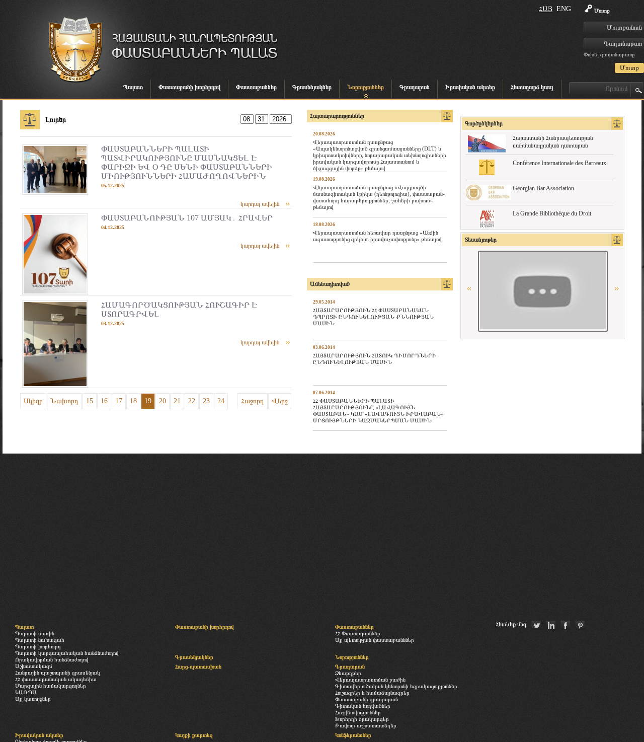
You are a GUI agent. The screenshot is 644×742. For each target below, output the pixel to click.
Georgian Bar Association (543, 188)
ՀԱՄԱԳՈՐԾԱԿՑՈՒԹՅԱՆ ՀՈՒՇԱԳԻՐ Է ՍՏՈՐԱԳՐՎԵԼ (179, 309)
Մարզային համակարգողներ (50, 686)
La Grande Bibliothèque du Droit (552, 213)
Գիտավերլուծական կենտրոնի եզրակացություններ (396, 686)
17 (118, 401)
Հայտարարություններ (337, 115)
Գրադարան (414, 87)
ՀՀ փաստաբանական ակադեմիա (56, 679)
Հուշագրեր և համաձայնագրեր (372, 693)
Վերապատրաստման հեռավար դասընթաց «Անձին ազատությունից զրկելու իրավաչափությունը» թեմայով (377, 236)
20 (162, 401)
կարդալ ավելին (260, 203)
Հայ (545, 9)
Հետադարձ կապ (532, 87)
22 (191, 401)
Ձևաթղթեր (348, 673)
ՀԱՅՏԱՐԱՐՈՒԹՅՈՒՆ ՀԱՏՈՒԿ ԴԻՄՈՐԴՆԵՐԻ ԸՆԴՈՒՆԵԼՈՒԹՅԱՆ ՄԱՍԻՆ (374, 358)
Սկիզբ (33, 401)
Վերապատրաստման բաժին (370, 680)
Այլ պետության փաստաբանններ (374, 640)
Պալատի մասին (34, 633)
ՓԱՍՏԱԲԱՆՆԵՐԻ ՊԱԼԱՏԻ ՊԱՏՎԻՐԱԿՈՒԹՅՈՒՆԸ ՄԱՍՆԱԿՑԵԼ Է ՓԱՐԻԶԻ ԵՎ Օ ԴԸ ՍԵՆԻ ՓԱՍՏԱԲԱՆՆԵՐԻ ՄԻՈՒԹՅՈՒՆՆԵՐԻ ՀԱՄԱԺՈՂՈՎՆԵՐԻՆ (186, 162)
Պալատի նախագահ (39, 640)
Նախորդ (64, 401)
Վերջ (280, 401)
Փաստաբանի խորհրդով (189, 87)
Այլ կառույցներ (33, 699)
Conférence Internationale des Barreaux (559, 163)
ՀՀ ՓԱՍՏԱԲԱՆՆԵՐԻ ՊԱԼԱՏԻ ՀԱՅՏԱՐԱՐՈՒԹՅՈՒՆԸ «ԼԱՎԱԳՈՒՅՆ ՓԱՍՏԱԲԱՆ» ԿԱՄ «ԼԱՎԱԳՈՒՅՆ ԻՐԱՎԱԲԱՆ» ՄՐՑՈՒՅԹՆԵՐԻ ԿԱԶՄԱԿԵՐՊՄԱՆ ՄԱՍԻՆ (378, 410)
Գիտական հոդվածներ (362, 706)
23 (206, 401)
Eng (563, 9)
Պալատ (133, 87)
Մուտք (602, 11)
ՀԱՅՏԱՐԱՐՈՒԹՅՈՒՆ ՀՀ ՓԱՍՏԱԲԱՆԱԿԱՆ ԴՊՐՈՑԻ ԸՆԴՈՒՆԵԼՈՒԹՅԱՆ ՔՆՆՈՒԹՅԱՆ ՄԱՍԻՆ (373, 316)
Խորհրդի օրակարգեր (362, 719)
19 (147, 401)
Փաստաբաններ (256, 87)
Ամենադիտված (330, 283)
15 (89, 401)
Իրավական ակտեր (470, 87)
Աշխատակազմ (33, 666)
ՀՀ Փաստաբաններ (357, 633)
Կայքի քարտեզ (194, 735)
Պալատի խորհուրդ (38, 646)
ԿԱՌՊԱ (26, 692)
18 (133, 401)
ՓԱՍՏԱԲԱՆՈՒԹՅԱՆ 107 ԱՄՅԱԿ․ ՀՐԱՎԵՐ (187, 217)
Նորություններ (365, 87)
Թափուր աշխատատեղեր (365, 725)
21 (177, 401)
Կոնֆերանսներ (353, 735)
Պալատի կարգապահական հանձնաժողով (67, 653)
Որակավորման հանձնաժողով (52, 659)
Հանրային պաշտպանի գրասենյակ (57, 673)
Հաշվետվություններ (358, 712)
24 (220, 401)
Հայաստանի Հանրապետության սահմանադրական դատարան (553, 141)
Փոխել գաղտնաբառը (609, 54)
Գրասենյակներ (312, 87)
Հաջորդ (252, 401)
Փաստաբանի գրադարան (366, 699)
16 (104, 401)
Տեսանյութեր (481, 239)
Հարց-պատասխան (198, 666)
